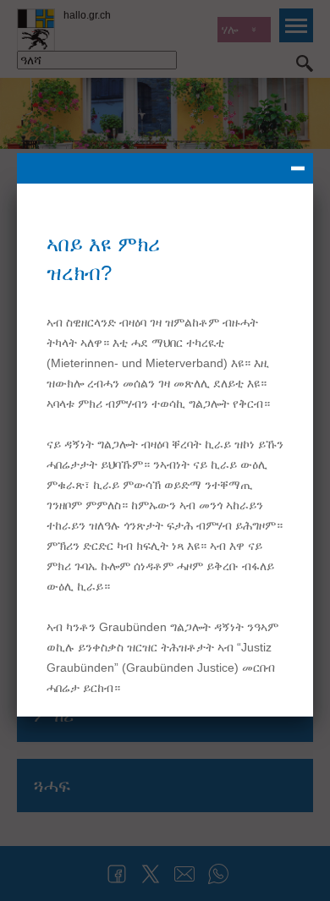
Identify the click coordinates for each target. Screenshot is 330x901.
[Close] (165, 168)
